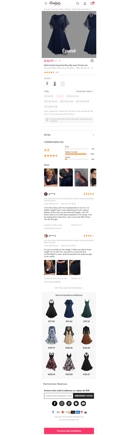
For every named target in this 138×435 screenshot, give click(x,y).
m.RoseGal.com (57, 3)
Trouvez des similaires (69, 430)
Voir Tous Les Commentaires (68, 288)
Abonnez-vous (84, 395)
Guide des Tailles (84, 91)
